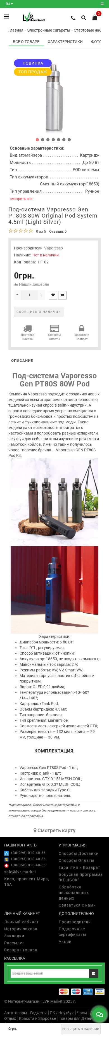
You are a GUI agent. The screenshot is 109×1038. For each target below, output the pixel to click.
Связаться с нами (77, 905)
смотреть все (21, 199)
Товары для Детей (75, 1018)
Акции (65, 941)
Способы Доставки (79, 853)
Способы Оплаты (54, 337)
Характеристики (65, 41)
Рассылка (14, 943)
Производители (75, 922)
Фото (96, 41)
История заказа (20, 929)
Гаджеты (38, 1013)
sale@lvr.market (20, 872)
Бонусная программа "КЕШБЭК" (81, 877)
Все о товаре (26, 41)
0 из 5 (40, 231)
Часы (82, 1013)
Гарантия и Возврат (81, 337)
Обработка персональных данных (74, 892)
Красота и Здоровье (37, 1018)
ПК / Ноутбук (62, 1013)
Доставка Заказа (27, 337)
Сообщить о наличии (80, 1029)
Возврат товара (20, 950)
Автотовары (15, 1013)
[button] (37, 139)
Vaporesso (53, 248)
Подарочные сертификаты (72, 932)
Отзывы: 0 (58, 231)
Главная (15, 30)
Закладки (14, 936)
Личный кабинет (21, 922)
